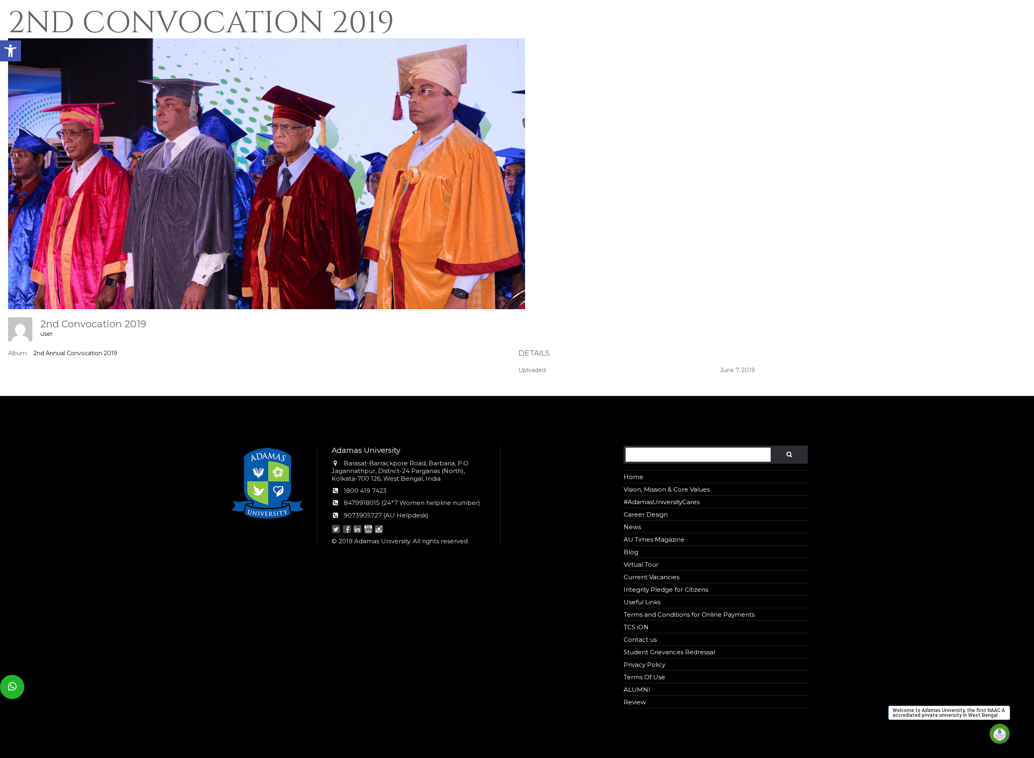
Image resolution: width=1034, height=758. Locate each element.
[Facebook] (346, 529)
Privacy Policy (644, 664)
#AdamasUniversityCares (662, 502)
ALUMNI (637, 689)
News (632, 527)
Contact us (640, 639)
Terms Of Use (644, 677)
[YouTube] (368, 529)
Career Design (646, 514)
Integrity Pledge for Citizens (666, 589)
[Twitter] (336, 529)
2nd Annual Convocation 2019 (75, 353)
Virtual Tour (641, 564)
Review (635, 702)
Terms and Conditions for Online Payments (689, 614)
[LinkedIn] (357, 529)
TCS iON (636, 627)
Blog (631, 552)
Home (633, 477)
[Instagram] (379, 529)
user (46, 333)
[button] (10, 50)
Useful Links (642, 602)
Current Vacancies (651, 577)
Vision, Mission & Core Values (667, 489)
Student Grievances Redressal (669, 652)
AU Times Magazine (654, 539)
